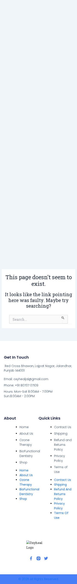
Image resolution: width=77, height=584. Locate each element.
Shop (23, 462)
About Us (26, 433)
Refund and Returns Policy (63, 445)
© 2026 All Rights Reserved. (38, 579)
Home (24, 427)
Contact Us (62, 427)
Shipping (60, 433)
